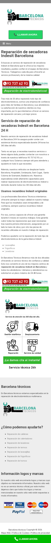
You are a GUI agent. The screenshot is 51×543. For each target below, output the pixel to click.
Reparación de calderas (17, 434)
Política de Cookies (20, 533)
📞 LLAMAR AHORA (25, 34)
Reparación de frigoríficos (18, 456)
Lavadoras (9, 251)
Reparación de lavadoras (18, 443)
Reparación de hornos (17, 461)
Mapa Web (6, 533)
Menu (8, 43)
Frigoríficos (10, 248)
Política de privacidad (40, 533)
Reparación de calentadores (19, 438)
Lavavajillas (10, 245)
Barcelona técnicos (17, 529)
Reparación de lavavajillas (18, 452)
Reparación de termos (17, 447)
